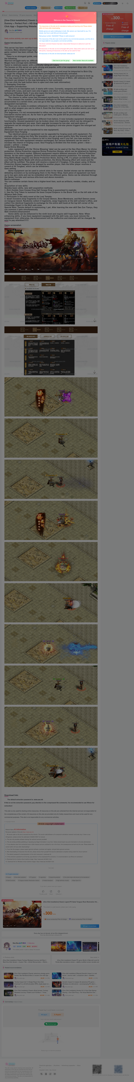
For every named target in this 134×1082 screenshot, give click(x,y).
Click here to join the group (61, 60)
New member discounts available (83, 60)
